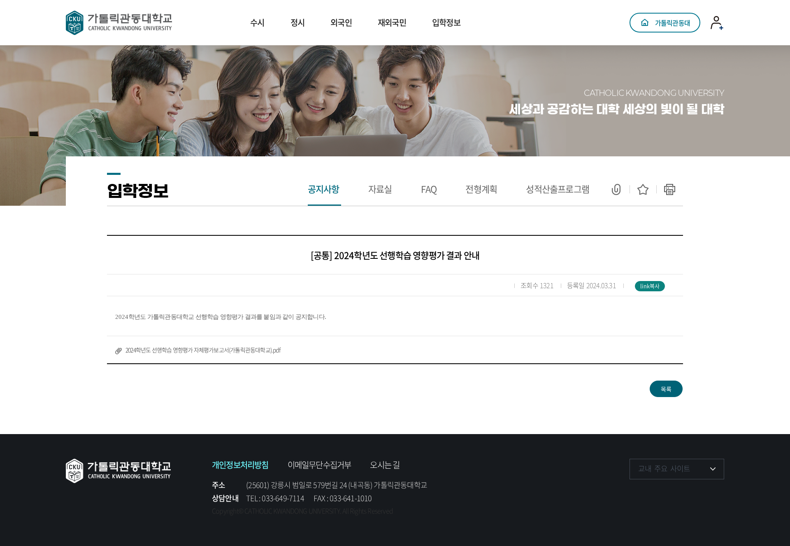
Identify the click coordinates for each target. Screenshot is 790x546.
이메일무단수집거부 (319, 465)
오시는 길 (385, 465)
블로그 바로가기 (713, 494)
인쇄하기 (669, 189)
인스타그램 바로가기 (662, 494)
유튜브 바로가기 (687, 494)
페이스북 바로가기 (637, 494)
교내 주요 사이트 (664, 468)
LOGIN (717, 39)
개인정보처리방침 (240, 465)
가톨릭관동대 (672, 23)
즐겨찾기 (643, 189)
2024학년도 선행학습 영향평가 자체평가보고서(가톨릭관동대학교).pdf (202, 350)
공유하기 (616, 189)
